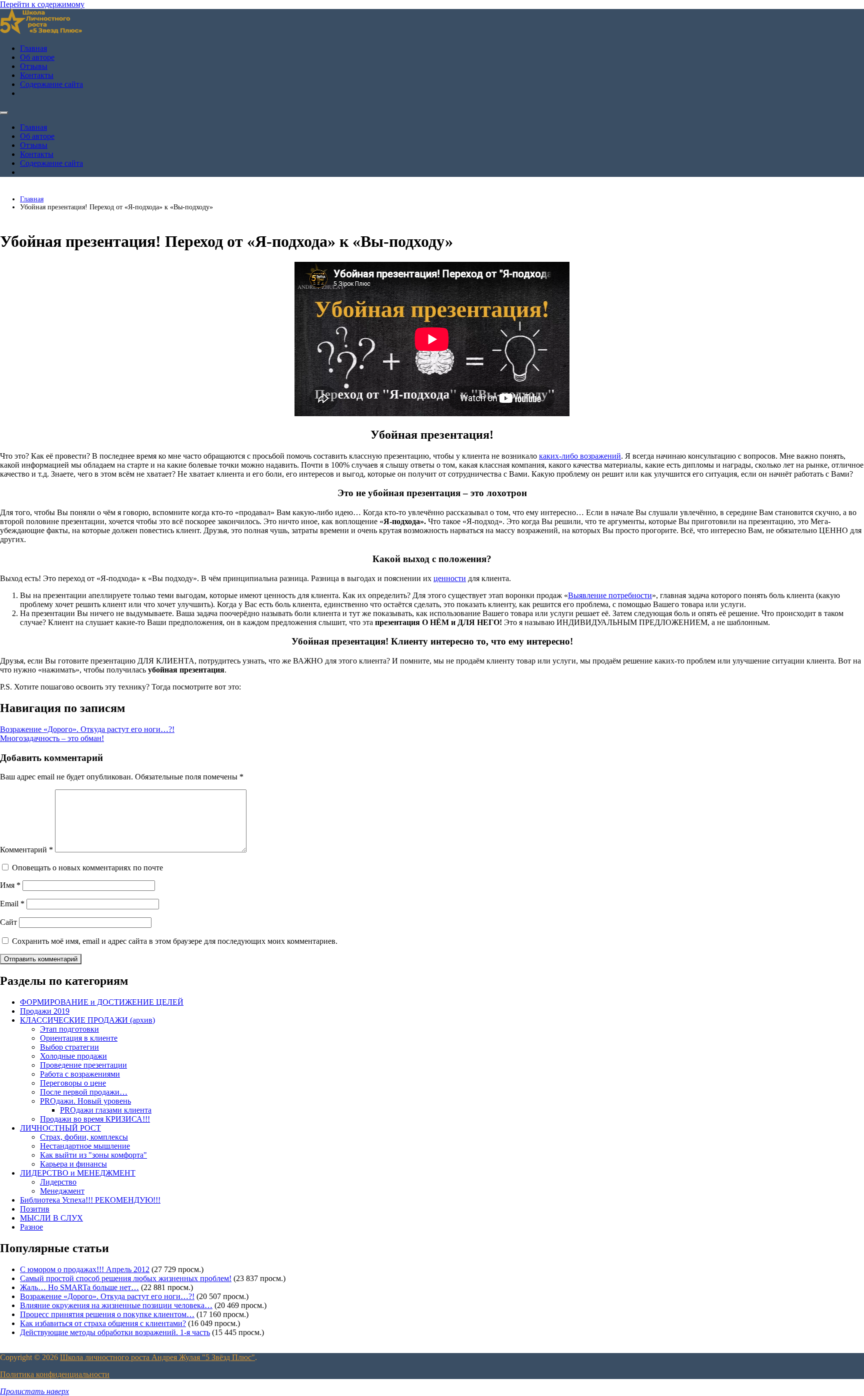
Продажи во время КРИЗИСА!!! (95, 1119)
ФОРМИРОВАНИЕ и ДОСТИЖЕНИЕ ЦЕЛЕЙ (102, 1002)
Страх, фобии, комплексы (84, 1137)
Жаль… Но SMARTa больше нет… (79, 1287)
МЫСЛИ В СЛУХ (51, 1218)
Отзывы (34, 66)
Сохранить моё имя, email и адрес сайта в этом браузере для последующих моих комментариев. (175, 941)
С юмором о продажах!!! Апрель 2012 (85, 1269)
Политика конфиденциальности (55, 1374)
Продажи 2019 (45, 1011)
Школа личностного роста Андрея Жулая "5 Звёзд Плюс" (157, 1357)
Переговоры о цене (73, 1083)
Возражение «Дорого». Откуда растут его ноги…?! (87, 729)
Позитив (35, 1209)
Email (12, 903)
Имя (10, 885)
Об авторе (37, 57)
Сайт (8, 922)
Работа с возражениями (80, 1074)
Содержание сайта (51, 84)
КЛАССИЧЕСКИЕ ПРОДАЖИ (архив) (87, 1020)
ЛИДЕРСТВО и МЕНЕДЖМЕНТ (78, 1173)
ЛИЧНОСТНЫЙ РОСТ (60, 1128)
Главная (33, 48)
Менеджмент (62, 1191)
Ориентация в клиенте (79, 1038)
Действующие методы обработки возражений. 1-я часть (115, 1332)
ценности (450, 578)
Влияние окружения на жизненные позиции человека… (116, 1305)
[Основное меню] (4, 112)
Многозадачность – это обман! (52, 738)
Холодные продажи (73, 1056)
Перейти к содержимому (42, 4)
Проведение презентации (83, 1065)
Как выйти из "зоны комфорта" (93, 1155)
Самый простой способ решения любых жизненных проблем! (126, 1278)
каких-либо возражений (580, 456)
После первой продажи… (84, 1092)
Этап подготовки (69, 1029)
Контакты (37, 75)
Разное (31, 1227)
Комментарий (26, 849)
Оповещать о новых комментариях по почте (87, 867)
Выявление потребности (610, 595)
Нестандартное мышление (85, 1146)
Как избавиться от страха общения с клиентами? (103, 1323)
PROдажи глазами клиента (106, 1110)
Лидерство (58, 1182)
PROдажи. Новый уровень (85, 1101)
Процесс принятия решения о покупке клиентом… (107, 1314)
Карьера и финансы (73, 1164)
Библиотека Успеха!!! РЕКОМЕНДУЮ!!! (90, 1200)
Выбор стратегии (69, 1047)
